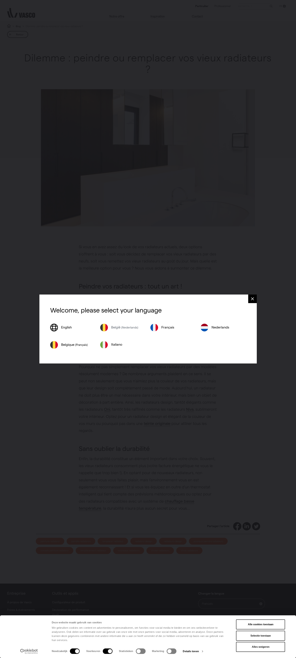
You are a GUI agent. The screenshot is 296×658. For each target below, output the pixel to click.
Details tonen (191, 651)
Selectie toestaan (260, 635)
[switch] (108, 651)
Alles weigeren (260, 646)
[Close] (252, 299)
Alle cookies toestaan (260, 624)
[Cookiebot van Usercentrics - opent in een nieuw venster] (29, 651)
